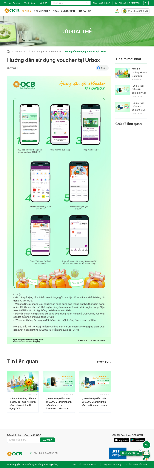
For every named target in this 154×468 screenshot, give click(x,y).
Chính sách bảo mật (136, 464)
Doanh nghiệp (42, 11)
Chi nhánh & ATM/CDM (46, 453)
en (146, 3)
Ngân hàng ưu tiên (64, 11)
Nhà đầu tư (84, 11)
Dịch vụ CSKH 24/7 (101, 3)
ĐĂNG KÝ (47, 440)
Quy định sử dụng (112, 464)
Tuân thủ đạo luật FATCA (85, 464)
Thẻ (28, 51)
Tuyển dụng (29, 3)
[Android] (137, 440)
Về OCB (43, 3)
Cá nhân (26, 11)
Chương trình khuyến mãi (47, 51)
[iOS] (122, 440)
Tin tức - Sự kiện (12, 3)
